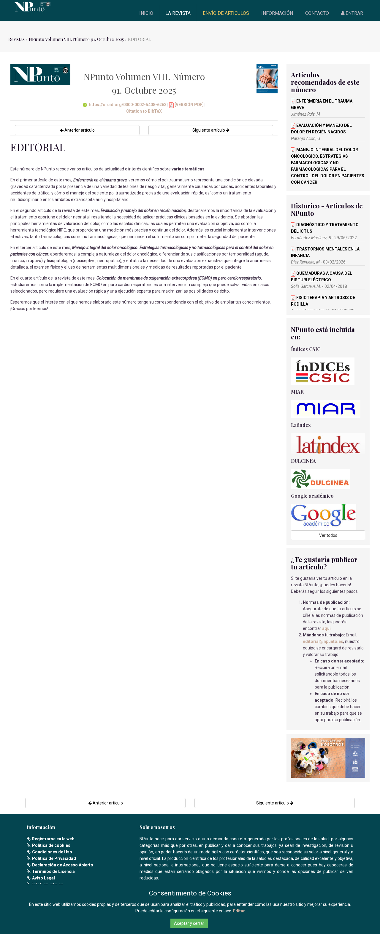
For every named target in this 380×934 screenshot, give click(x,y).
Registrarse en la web (53, 838)
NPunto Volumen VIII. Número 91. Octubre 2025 (76, 39)
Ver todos (328, 535)
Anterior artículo (79, 130)
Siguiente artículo (209, 130)
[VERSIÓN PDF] (189, 104)
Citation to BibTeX (144, 111)
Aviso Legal (43, 878)
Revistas (16, 39)
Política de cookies (51, 845)
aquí (326, 628)
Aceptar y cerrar (189, 923)
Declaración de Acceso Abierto (62, 865)
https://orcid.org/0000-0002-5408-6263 (128, 104)
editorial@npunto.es (323, 641)
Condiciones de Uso (52, 852)
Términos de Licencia (53, 871)
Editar (239, 911)
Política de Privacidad (54, 858)
